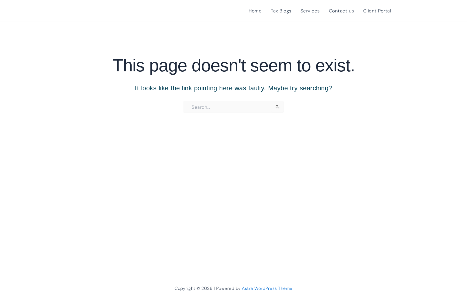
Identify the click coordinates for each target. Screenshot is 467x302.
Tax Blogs (281, 11)
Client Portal (377, 11)
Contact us (341, 11)
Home (255, 11)
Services (310, 11)
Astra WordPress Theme (267, 288)
